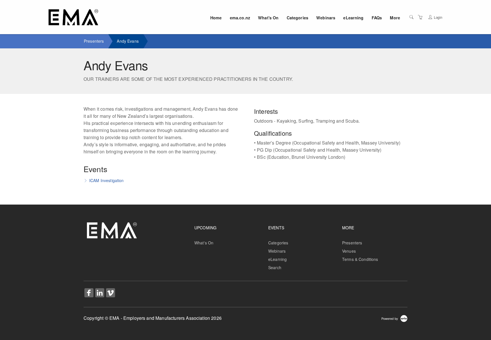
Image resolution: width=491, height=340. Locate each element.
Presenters (94, 41)
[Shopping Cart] (420, 17)
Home (216, 17)
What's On (268, 17)
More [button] (395, 17)
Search (274, 267)
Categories (297, 17)
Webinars (325, 17)
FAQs (377, 17)
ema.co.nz (240, 17)
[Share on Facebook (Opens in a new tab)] (88, 293)
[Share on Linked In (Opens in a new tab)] (99, 293)
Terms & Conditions (360, 259)
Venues (349, 251)
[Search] (411, 17)
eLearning (353, 17)
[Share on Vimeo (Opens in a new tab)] (110, 293)
